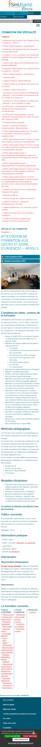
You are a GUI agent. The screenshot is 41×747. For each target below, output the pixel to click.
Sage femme (7, 688)
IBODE (5, 643)
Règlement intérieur (9, 709)
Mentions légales (8, 705)
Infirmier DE (7, 645)
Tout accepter (12, 736)
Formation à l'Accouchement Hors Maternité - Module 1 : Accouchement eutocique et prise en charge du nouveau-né (20, 95)
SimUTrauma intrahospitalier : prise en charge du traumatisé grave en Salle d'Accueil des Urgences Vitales (20, 117)
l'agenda (19, 543)
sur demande (30, 543)
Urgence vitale (9, 77)
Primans (17, 13)
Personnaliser (21, 739)
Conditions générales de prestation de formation (19, 714)
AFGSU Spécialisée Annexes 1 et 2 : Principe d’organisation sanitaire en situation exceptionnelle (19, 134)
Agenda (30, 13)
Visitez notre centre (9, 723)
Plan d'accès (19, 17)
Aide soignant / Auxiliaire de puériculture (7, 617)
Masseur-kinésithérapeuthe (6, 657)
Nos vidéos (6, 718)
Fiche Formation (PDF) (14, 257)
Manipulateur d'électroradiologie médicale (7, 650)
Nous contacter (8, 700)
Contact (3, 17)
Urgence (32, 612)
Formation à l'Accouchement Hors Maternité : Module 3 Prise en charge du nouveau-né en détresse (20, 57)
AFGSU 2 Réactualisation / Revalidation (18, 46)
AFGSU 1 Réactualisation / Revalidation (18, 74)
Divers (5, 638)
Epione (3, 13)
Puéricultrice (8, 685)
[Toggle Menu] (38, 25)
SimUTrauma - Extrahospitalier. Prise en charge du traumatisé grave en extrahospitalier (18, 109)
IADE (4, 641)
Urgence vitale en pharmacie (14, 90)
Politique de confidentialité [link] (20, 743)
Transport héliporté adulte (13, 122)
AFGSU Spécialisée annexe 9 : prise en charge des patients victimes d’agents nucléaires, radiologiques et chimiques (20, 171)
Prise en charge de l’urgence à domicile (18, 198)
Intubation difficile (10, 195)
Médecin (6, 662)
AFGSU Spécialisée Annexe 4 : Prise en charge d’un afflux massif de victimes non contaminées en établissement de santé (20, 147)
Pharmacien (7, 683)
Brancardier (7, 626)
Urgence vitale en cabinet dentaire (17, 81)
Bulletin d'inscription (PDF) (15, 261)
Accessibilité (7, 728)
